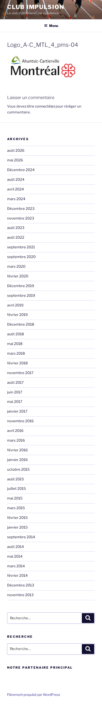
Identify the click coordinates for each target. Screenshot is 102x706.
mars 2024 (16, 199)
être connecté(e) (41, 106)
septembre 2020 (21, 257)
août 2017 (15, 382)
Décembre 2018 (20, 324)
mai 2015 (15, 498)
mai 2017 (14, 402)
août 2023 (15, 228)
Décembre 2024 (21, 170)
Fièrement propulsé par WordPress (33, 695)
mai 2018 (15, 344)
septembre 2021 (21, 247)
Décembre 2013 (20, 585)
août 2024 (15, 179)
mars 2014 (16, 566)
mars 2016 (16, 440)
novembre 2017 (20, 373)
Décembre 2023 (21, 209)
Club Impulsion (35, 7)
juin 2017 (14, 392)
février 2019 (17, 315)
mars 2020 (16, 266)
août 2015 (15, 479)
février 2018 (17, 363)
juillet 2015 (16, 488)
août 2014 (15, 547)
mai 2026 (15, 160)
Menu (53, 26)
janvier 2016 (17, 460)
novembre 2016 (20, 421)
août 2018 (15, 334)
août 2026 (15, 150)
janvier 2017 (17, 411)
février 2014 (17, 575)
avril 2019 (15, 305)
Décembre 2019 (20, 286)
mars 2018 (16, 353)
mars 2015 (16, 508)
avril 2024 (15, 189)
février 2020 (17, 276)
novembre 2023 (20, 218)
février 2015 (17, 518)
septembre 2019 (21, 295)
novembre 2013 (20, 595)
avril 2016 (15, 431)
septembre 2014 (21, 537)
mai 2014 (15, 556)
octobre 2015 (18, 469)
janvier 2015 (17, 527)
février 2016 (17, 450)
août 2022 (15, 237)
